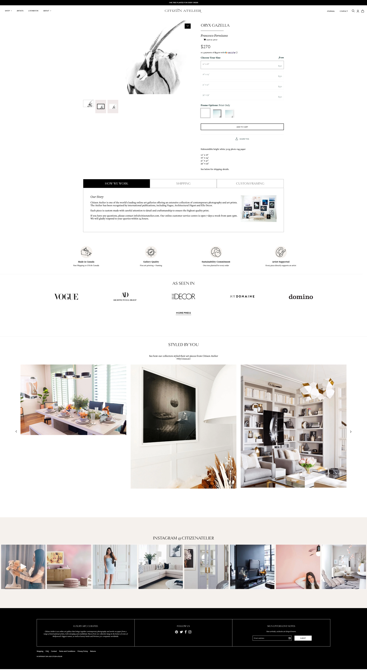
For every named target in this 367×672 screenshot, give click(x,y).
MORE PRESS (183, 313)
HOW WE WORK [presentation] (116, 183)
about (46, 11)
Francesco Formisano (214, 35)
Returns (93, 651)
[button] (242, 52)
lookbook (33, 11)
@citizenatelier (196, 538)
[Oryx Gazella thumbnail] (88, 103)
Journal (331, 11)
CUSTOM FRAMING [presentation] (250, 183)
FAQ (47, 651)
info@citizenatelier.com (146, 215)
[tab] (116, 183)
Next (350, 431)
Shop (7, 11)
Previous (17, 431)
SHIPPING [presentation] (183, 183)
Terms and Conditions (67, 651)
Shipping (40, 651)
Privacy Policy (83, 651)
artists (20, 11)
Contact (344, 11)
